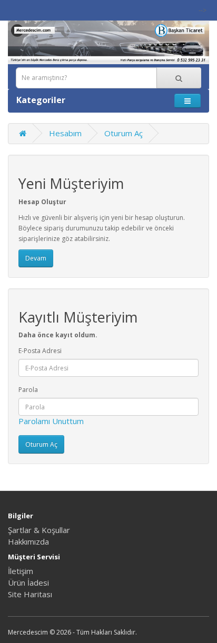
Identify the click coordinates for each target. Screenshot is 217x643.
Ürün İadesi (28, 582)
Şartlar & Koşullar (39, 530)
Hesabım (65, 133)
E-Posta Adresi (40, 350)
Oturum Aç (123, 133)
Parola (28, 389)
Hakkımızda (28, 541)
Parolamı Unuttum (51, 421)
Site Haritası (30, 594)
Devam (35, 258)
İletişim (20, 571)
